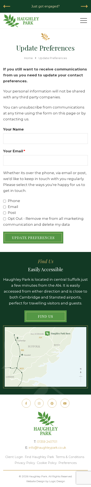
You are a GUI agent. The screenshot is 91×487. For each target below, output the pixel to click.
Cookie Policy (47, 463)
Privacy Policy (25, 463)
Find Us (45, 316)
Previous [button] (6, 6)
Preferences (67, 463)
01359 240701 (47, 442)
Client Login (14, 457)
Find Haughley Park (39, 457)
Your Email (14, 151)
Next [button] (84, 6)
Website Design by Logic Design (45, 481)
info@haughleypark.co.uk (47, 448)
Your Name (13, 129)
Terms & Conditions (70, 457)
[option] (45, 6)
